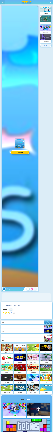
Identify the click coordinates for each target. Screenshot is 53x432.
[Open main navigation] (2, 2)
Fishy (15, 305)
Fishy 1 (19, 305)
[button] (50, 2)
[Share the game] (34, 289)
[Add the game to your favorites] (11, 309)
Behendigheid (9, 305)
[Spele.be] (3, 305)
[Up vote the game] (28, 289)
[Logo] (26, 2)
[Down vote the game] (31, 289)
